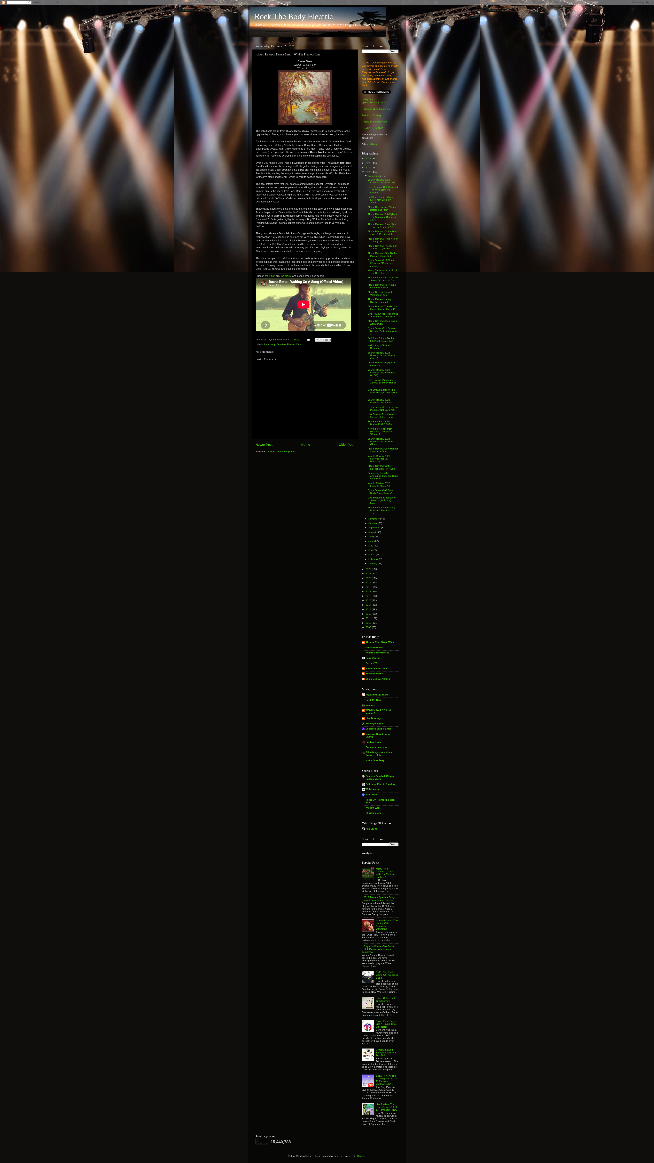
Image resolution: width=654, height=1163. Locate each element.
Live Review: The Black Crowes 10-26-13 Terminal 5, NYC (387, 1107)
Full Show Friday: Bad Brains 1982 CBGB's (380, 422)
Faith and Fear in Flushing (380, 784)
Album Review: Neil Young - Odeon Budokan (383, 286)
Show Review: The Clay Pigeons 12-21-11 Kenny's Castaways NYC (387, 1080)
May (371, 545)
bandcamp (270, 344)
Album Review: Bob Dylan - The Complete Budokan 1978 (382, 217)
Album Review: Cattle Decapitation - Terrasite (381, 467)
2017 (369, 591)
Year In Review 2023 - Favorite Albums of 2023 (382, 181)
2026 (369, 158)
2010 (369, 623)
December (374, 176)
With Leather (372, 789)
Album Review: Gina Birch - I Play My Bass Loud (383, 254)
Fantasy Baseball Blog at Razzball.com (380, 777)
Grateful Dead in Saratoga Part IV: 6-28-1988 (386, 1052)
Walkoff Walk (372, 808)
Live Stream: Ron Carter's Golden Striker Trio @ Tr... (383, 415)
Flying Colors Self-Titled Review (386, 999)
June (371, 541)
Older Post (346, 444)
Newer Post (263, 444)
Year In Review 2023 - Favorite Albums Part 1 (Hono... (381, 442)
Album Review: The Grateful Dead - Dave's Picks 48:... (383, 307)
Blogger (361, 1156)
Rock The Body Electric (294, 16)
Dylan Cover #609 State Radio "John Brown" (380, 491)
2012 (369, 614)
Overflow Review (286, 344)
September (374, 527)
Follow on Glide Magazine (376, 109)
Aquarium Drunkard (376, 694)
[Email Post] (308, 339)
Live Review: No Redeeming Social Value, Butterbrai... (383, 315)
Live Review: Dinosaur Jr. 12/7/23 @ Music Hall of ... (382, 383)
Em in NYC (371, 663)
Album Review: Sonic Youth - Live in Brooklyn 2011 (382, 225)
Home (305, 444)
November (374, 519)
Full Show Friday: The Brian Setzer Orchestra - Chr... (383, 279)
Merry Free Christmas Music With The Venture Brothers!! (385, 872)
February (373, 559)
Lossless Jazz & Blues (378, 728)
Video (299, 344)
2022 (369, 569)
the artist (270, 276)
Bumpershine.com (376, 747)
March (372, 554)
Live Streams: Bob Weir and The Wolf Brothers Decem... (383, 190)
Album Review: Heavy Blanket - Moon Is (379, 300)
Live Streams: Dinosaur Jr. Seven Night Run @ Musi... (382, 500)
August (372, 532)
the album (286, 276)
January (373, 563)
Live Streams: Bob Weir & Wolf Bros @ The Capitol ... (382, 393)
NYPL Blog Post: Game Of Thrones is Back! (387, 975)
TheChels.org (373, 813)
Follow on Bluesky (371, 115)
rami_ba (338, 1156)
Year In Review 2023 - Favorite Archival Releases (380, 459)
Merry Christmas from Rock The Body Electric (382, 271)
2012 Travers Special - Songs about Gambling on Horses (379, 898)
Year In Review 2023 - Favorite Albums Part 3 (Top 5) (381, 355)
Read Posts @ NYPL (373, 128)
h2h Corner (371, 794)
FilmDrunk (371, 829)
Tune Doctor (372, 658)
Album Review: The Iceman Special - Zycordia (382, 247)
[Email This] (316, 340)
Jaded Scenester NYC (378, 668)
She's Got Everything (377, 679)
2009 (369, 627)
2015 (369, 600)
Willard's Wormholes (377, 652)
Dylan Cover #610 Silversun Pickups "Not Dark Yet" (383, 408)
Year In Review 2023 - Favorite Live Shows (380, 401)
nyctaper (370, 705)
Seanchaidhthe (374, 673)
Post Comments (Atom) (282, 451)
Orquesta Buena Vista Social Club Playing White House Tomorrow (378, 949)
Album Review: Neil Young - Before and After (383, 208)
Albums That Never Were (379, 642)
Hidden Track (373, 742)
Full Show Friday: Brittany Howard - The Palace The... (381, 510)
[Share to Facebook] (326, 340)
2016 (369, 596)
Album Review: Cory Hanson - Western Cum (383, 450)
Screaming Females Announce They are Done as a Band (383, 476)
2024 (369, 167)
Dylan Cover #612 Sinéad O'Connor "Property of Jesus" (381, 263)
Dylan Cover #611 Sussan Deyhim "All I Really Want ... (382, 331)
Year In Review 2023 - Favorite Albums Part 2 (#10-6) (381, 373)
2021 (369, 573)
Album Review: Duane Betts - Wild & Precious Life (383, 232)
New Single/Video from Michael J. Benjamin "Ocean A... (380, 432)
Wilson (373, 144)
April (371, 550)
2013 (369, 609)
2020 (369, 578)
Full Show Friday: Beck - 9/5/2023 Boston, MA (381, 339)
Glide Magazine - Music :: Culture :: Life (380, 753)
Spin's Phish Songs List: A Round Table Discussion (386, 1024)
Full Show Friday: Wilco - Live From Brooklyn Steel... (381, 200)
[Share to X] (323, 340)
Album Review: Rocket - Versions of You (380, 293)
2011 (368, 618)
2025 (369, 163)
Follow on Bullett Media (374, 121)
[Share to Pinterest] (329, 340)
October (373, 523)
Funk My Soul (373, 700)
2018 (369, 587)
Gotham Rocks (374, 647)
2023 (369, 172)
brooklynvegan (374, 723)
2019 (369, 582)
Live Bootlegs (373, 718)
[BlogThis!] (320, 340)
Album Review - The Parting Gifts (387, 924)
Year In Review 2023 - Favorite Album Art (380, 484)
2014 (369, 605)
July (370, 536)
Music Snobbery (374, 760)
